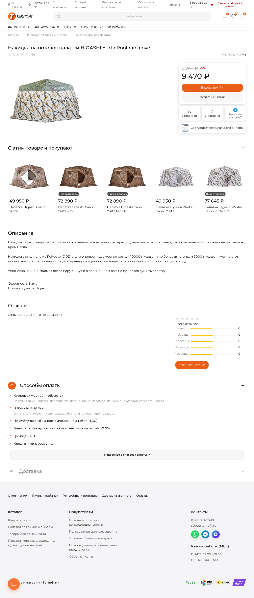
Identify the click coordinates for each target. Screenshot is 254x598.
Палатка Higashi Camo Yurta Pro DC (125, 209)
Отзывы (174, 5)
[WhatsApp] (195, 534)
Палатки (70, 26)
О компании (17, 495)
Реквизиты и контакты (80, 495)
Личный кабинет (45, 495)
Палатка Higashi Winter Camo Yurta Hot (223, 209)
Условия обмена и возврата (90, 538)
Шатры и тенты (19, 26)
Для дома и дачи (47, 26)
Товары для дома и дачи (27, 534)
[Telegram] (205, 534)
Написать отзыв (192, 365)
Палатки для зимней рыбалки (103, 26)
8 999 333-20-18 (199, 5)
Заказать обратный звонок (230, 5)
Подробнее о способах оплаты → (127, 454)
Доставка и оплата (117, 495)
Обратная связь (81, 556)
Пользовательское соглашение (93, 531)
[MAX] (216, 534)
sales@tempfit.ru (203, 525)
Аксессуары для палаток (94, 35)
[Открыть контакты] (14, 584)
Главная (13, 35)
